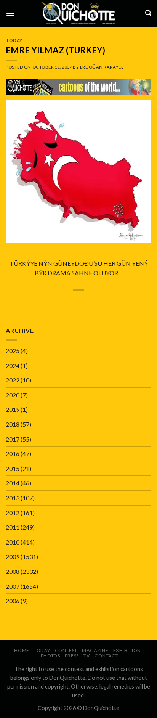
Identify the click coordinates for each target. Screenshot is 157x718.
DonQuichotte (101, 708)
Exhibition (127, 650)
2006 (12, 600)
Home (21, 650)
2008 (12, 571)
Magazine (95, 650)
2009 (12, 556)
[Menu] (10, 13)
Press (72, 656)
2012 (12, 512)
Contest (66, 650)
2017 (12, 439)
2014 (12, 483)
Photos (50, 656)
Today (14, 40)
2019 (12, 409)
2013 (12, 497)
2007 (12, 586)
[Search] (148, 13)
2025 (12, 350)
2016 (12, 453)
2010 (12, 542)
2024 (12, 365)
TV (86, 656)
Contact (106, 656)
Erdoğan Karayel (101, 66)
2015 (12, 468)
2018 (12, 424)
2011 (12, 527)
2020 (12, 394)
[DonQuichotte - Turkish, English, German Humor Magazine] (78, 13)
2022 (12, 380)
